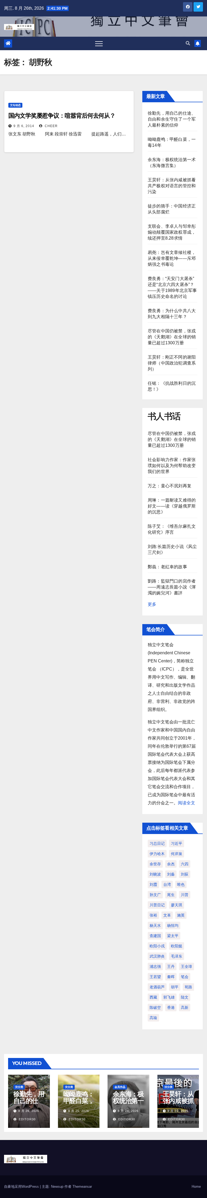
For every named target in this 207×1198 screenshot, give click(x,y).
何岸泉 (176, 854)
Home (196, 1187)
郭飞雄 (169, 997)
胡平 (174, 987)
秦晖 (171, 977)
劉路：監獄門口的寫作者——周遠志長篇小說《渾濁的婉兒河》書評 (172, 587)
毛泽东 (176, 956)
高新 (184, 1007)
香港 (171, 1007)
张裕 (153, 915)
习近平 (176, 843)
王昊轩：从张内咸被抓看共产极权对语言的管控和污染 (172, 186)
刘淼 (171, 874)
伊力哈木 (157, 854)
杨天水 (155, 925)
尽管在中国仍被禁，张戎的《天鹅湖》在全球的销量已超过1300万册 (172, 337)
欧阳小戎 (157, 946)
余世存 (155, 864)
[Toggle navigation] (99, 43)
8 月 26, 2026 (28, 1110)
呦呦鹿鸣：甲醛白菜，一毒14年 (78, 1100)
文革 (167, 915)
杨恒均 (172, 925)
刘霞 (153, 884)
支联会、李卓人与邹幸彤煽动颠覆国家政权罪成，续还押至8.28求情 (172, 232)
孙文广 (155, 895)
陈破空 (155, 1007)
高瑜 (153, 1018)
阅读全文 (186, 803)
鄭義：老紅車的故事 (167, 566)
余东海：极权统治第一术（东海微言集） (128, 1104)
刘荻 (184, 874)
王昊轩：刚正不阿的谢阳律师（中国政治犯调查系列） (172, 363)
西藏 (153, 997)
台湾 (167, 884)
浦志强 (155, 966)
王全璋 (186, 966)
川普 (184, 895)
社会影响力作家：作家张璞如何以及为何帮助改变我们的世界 (172, 465)
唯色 (181, 884)
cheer (51, 126)
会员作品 (120, 1086)
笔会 (184, 977)
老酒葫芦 (157, 987)
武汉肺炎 (157, 956)
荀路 (188, 987)
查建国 (155, 936)
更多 (152, 604)
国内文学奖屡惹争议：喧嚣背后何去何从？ (61, 115)
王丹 (171, 966)
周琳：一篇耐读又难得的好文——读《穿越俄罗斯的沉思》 (172, 506)
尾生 (171, 895)
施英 (181, 915)
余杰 (171, 864)
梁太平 (172, 936)
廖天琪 (176, 905)
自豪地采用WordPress (22, 1187)
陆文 (184, 997)
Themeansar (82, 1187)
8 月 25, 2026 (78, 1110)
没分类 (19, 1086)
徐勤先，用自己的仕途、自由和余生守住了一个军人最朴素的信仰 (172, 119)
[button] (188, 43)
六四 (184, 864)
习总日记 (157, 843)
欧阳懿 (176, 946)
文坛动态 (15, 105)
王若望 (155, 977)
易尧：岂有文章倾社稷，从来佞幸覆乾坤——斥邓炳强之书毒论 (172, 258)
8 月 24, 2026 (128, 1110)
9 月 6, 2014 (23, 126)
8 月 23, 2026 (178, 1110)
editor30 (27, 1119)
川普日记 (157, 905)
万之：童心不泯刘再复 (169, 486)
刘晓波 (155, 874)
